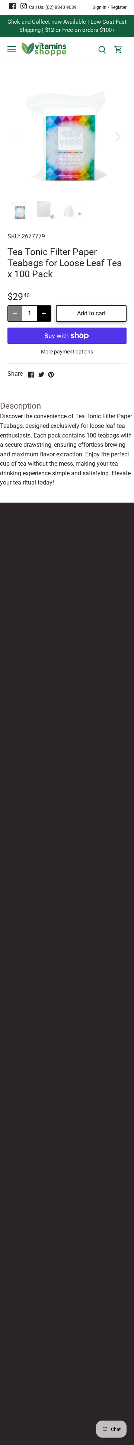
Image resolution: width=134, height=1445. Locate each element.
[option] (67, 136)
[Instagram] (23, 6)
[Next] (117, 136)
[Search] (102, 49)
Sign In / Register (110, 7)
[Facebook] (12, 6)
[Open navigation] (11, 49)
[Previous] (16, 136)
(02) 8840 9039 (61, 7)
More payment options (67, 352)
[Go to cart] (118, 49)
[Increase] (44, 313)
